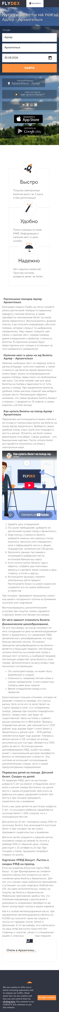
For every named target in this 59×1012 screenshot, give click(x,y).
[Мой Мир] (31, 104)
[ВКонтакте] (23, 104)
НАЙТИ (29, 68)
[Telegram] (35, 104)
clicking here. (9, 1002)
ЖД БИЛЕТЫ (36, 3)
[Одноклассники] (27, 104)
